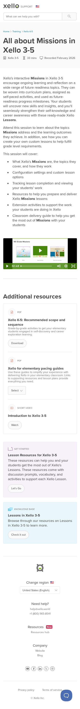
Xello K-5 (28, 31)
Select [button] (15, 390)
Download (17, 343)
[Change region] (40, 6)
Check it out (18, 534)
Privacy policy (26, 690)
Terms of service (52, 690)
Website (40, 650)
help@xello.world (40, 609)
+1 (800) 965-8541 (40, 613)
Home (6, 31)
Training (16, 31)
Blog (40, 655)
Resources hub (40, 632)
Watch (14, 425)
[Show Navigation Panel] (74, 6)
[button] (69, 16)
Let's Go (16, 488)
